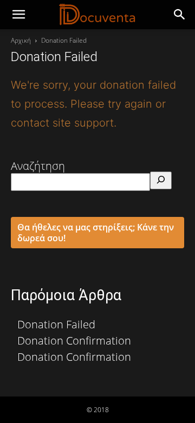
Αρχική (21, 40)
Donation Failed (56, 324)
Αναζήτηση (38, 165)
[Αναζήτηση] (161, 180)
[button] (180, 14)
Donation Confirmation (74, 340)
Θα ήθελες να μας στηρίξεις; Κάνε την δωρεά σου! (95, 232)
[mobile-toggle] (18, 14)
